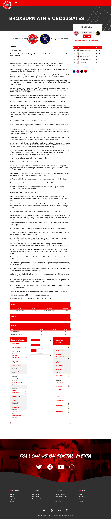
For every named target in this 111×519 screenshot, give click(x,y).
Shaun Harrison (17, 415)
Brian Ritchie (59, 405)
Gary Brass (15, 343)
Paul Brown (59, 372)
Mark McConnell (17, 383)
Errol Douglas (16, 371)
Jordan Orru (16, 379)
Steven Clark (16, 352)
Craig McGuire (60, 400)
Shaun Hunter (60, 350)
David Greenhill (17, 347)
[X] (81, 71)
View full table (97, 66)
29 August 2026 (87, 32)
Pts (100, 47)
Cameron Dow (60, 346)
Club (78, 47)
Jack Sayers (16, 375)
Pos (74, 47)
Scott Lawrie (59, 365)
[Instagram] (77, 71)
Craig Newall (16, 396)
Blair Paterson (60, 357)
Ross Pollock (59, 375)
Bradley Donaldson (15, 356)
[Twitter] (39, 467)
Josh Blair (15, 361)
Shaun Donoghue (15, 401)
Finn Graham (59, 411)
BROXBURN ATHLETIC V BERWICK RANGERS (87, 40)
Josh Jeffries (16, 387)
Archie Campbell (59, 397)
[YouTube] (85, 71)
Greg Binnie (15, 412)
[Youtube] (61, 467)
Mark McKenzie (60, 392)
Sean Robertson (60, 379)
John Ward (59, 386)
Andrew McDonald (59, 368)
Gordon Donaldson (15, 407)
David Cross (59, 383)
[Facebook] (74, 71)
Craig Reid (59, 389)
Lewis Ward (59, 354)
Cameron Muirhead (58, 362)
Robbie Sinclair (16, 365)
